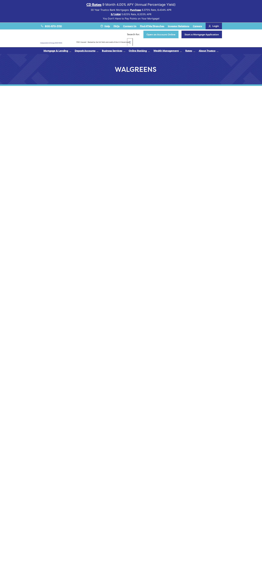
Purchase (135, 10)
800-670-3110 (53, 26)
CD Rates (93, 4)
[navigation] (160, 34)
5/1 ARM (116, 14)
